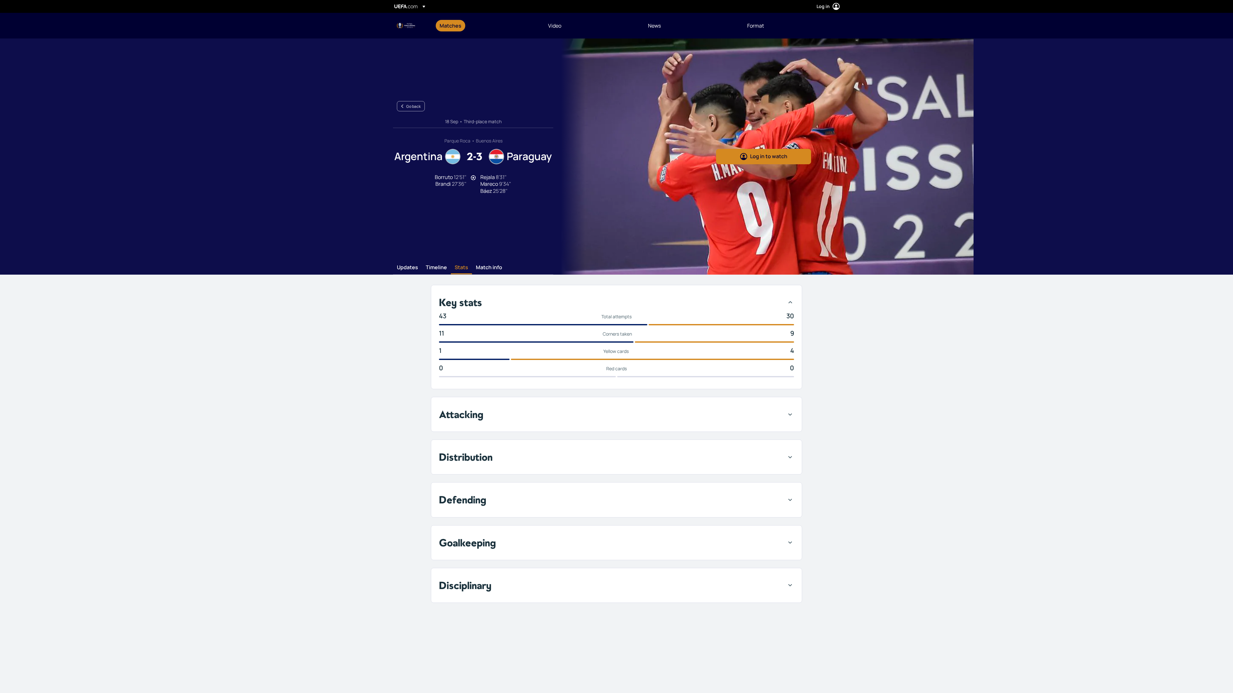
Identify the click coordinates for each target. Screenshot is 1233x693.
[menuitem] (485, 26)
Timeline (436, 267)
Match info (489, 267)
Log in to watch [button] (768, 156)
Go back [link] (413, 106)
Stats (461, 267)
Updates (407, 267)
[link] (450, 26)
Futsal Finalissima (406, 26)
